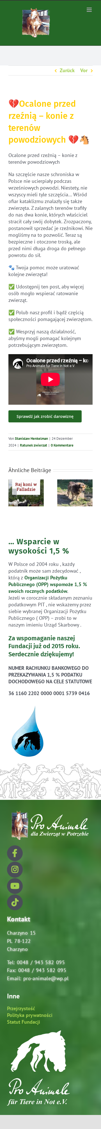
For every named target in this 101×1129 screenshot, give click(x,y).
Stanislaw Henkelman (31, 438)
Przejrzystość (21, 1008)
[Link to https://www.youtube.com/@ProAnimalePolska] (15, 886)
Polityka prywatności (29, 1015)
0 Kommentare (62, 445)
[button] (12, 493)
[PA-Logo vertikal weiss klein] (38, 1033)
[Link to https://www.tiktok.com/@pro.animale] (15, 902)
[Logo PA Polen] (49, 810)
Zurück (67, 70)
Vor (84, 70)
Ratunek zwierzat (33, 445)
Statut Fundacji (23, 1022)
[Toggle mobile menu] (90, 10)
